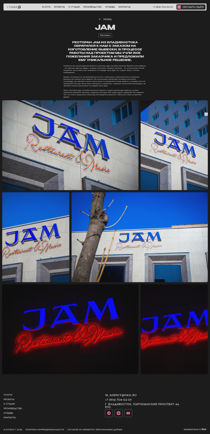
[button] (191, 7)
